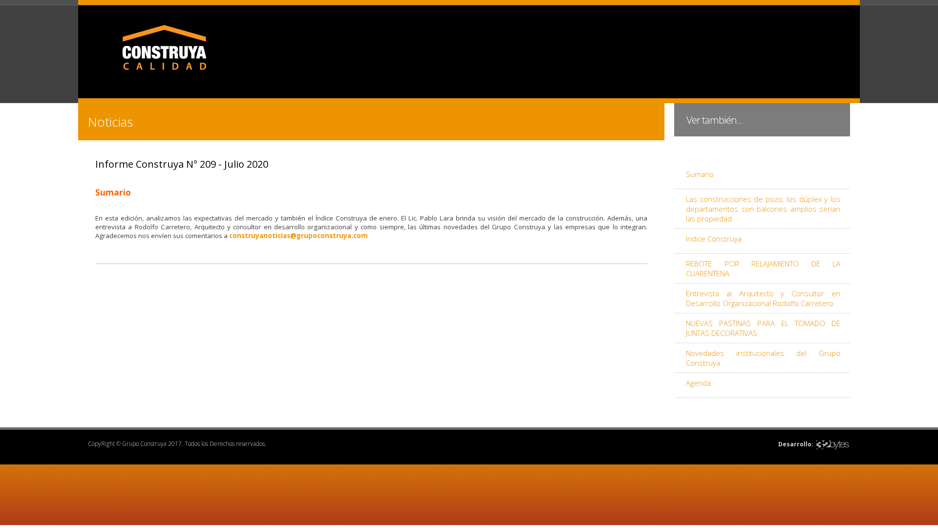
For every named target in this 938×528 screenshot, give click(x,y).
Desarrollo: (795, 444)
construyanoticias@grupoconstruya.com (298, 235)
